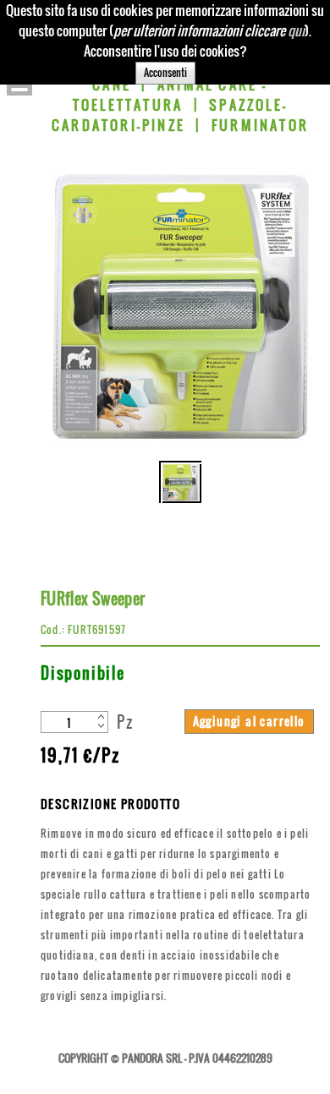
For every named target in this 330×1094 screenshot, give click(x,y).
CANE (111, 84)
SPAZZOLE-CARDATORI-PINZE (170, 115)
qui (296, 30)
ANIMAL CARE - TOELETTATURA (170, 94)
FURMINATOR (260, 125)
